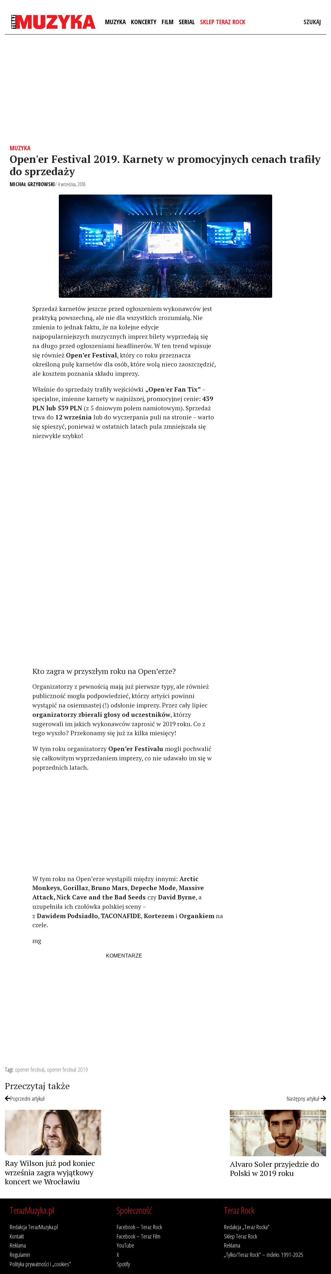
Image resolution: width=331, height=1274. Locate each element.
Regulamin (20, 1254)
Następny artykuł (304, 1098)
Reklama (18, 1245)
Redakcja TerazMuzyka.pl (34, 1226)
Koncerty (143, 21)
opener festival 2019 (67, 1069)
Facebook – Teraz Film (138, 1236)
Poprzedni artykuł (27, 1098)
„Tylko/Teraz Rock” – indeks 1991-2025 (263, 1254)
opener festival (29, 1069)
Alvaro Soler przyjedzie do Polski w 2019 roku (274, 1169)
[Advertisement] (165, 89)
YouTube (125, 1245)
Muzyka (115, 21)
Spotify (123, 1263)
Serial (187, 21)
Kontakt (17, 1236)
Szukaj (312, 21)
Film (168, 21)
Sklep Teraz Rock (222, 21)
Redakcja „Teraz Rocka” (247, 1226)
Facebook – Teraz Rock (139, 1226)
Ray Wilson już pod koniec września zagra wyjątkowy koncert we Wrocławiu (50, 1172)
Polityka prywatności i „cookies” (40, 1263)
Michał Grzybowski (32, 184)
